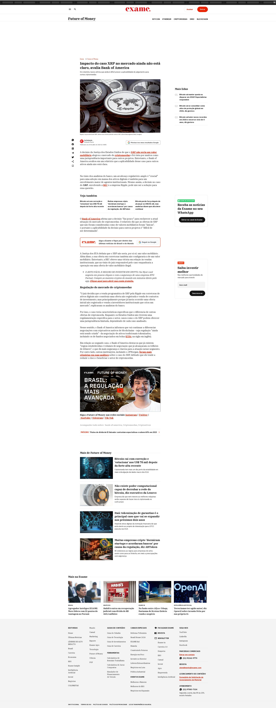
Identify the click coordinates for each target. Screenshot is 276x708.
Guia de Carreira (114, 646)
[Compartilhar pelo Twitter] (72, 157)
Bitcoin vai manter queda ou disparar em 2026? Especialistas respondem (193, 97)
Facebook (183, 645)
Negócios (72, 681)
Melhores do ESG (137, 686)
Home (82, 59)
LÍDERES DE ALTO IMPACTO (75, 643)
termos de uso (86, 704)
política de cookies (100, 704)
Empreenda (162, 673)
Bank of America (91, 218)
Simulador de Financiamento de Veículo (113, 674)
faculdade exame (166, 628)
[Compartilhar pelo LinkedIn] (72, 148)
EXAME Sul (135, 642)
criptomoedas (122, 155)
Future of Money (82, 18)
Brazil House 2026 (138, 637)
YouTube (183, 632)
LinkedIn (183, 636)
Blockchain (202, 19)
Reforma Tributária (139, 633)
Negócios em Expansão (140, 691)
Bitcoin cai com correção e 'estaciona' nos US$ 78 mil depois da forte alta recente (92, 204)
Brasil (70, 648)
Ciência (92, 658)
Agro (160, 668)
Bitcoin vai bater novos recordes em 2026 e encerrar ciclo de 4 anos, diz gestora (193, 119)
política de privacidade (118, 704)
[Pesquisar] (75, 9)
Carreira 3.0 (163, 647)
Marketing (93, 636)
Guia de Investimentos (116, 642)
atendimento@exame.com (190, 668)
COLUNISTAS (73, 685)
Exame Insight (74, 666)
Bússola (134, 646)
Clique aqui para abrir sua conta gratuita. (112, 281)
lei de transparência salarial (140, 704)
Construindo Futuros (139, 650)
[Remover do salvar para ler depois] (72, 166)
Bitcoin (156, 19)
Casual (92, 632)
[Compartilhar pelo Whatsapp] (72, 140)
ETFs (128, 336)
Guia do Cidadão (114, 633)
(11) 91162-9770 (190, 658)
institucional (73, 704)
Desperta (161, 651)
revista (161, 633)
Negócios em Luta (138, 667)
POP (91, 662)
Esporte (92, 641)
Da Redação (88, 140)
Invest (70, 677)
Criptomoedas (180, 19)
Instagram (183, 641)
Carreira (71, 653)
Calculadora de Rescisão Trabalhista (115, 659)
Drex (192, 19)
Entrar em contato (187, 655)
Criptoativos (144, 425)
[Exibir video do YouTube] (120, 389)
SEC (105, 185)
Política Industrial (138, 672)
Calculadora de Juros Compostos (115, 666)
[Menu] (70, 9)
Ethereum (166, 19)
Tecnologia (93, 649)
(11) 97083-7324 (190, 689)
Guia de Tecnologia (115, 637)
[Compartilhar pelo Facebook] (72, 144)
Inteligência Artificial (73, 671)
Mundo (92, 628)
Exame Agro (94, 645)
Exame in (161, 642)
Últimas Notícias (75, 637)
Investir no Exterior (139, 659)
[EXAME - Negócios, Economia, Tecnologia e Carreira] (138, 9)
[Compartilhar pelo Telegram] (72, 153)
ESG (69, 661)
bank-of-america (113, 425)
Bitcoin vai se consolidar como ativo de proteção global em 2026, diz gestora (192, 108)
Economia (72, 657)
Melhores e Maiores (138, 682)
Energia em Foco (137, 654)
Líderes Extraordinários (140, 663)
